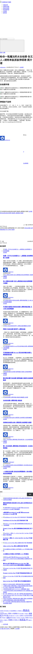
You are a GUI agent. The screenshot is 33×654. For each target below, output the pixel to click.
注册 (4, 52)
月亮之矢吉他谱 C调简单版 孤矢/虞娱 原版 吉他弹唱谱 (17, 598)
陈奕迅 (24, 620)
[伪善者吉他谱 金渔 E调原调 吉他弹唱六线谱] (17, 417)
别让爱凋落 (13, 610)
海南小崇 (13, 615)
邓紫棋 (11, 620)
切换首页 (5, 5)
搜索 (1, 491)
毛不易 (7, 615)
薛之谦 (23, 617)
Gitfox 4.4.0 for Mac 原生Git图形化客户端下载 (15, 546)
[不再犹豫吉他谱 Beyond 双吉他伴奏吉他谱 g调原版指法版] (18, 347)
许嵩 (27, 617)
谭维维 (2, 620)
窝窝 (4, 617)
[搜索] (12, 46)
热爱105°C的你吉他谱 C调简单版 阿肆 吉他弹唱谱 (16, 584)
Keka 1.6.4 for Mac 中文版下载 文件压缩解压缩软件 (17, 581)
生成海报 (25, 163)
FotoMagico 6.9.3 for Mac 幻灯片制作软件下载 (15, 520)
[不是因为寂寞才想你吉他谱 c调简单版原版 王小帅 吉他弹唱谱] (18, 302)
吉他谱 (5, 11)
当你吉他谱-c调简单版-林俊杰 (12, 400)
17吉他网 (17, 628)
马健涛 (30, 620)
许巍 (31, 617)
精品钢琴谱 (6, 9)
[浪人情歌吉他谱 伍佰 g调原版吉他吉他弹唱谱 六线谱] (18, 276)
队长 (17, 620)
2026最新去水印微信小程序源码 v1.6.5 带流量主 (16, 554)
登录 (1, 52)
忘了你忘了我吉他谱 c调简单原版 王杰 (13, 587)
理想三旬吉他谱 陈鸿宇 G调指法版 (14, 329)
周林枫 (6, 613)
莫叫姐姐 (14, 617)
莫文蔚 (19, 617)
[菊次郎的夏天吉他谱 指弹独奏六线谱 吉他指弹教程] (18, 373)
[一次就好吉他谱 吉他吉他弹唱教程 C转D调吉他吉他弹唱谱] (18, 466)
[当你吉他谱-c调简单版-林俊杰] (13, 397)
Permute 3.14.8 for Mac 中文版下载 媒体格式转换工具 (17, 573)
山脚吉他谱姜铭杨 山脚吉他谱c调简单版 (14, 600)
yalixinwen (2, 67)
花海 (9, 617)
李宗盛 (27, 613)
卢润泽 (20, 610)
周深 (10, 613)
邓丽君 (6, 620)
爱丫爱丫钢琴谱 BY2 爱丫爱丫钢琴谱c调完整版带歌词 (17, 593)
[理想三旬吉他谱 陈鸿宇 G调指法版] (15, 325)
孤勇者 (16, 613)
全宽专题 (5, 624)
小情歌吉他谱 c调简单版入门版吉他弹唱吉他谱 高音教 (17, 585)
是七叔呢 (22, 613)
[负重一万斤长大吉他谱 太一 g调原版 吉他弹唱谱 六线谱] (18, 251)
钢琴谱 (5, 12)
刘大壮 (7, 610)
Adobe (2, 610)
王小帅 (17, 615)
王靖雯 (22, 615)
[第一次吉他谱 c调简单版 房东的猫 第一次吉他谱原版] (18, 441)
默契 (1, 621)
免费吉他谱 (6, 6)
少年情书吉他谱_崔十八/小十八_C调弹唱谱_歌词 (16, 589)
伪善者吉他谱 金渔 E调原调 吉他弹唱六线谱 (17, 422)
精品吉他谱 (6, 8)
